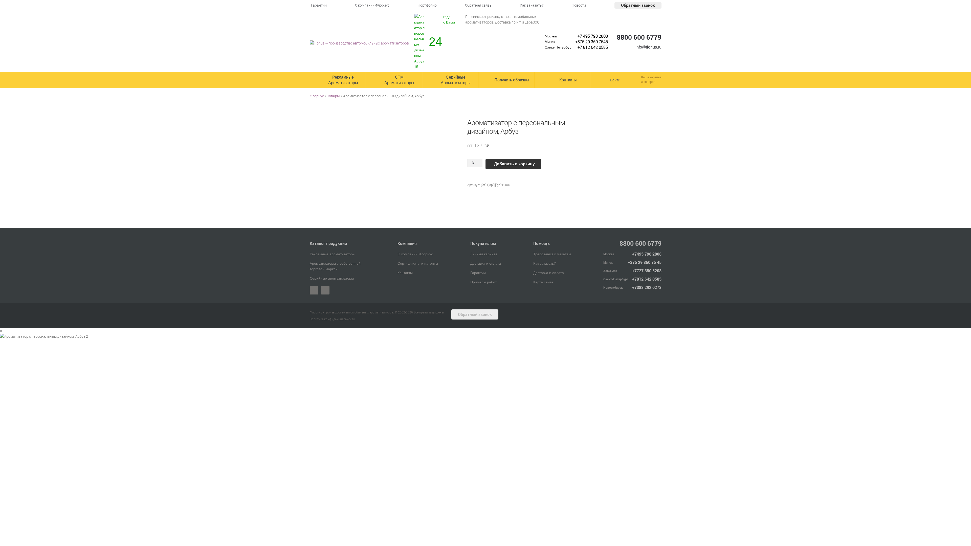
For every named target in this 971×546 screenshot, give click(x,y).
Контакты (405, 273)
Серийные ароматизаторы (332, 278)
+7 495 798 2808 (593, 36)
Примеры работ (483, 282)
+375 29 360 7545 (591, 41)
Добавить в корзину (514, 164)
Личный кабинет (483, 254)
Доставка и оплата (485, 263)
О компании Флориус (415, 254)
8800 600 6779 (639, 37)
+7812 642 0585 (646, 279)
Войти (615, 80)
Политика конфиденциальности (332, 319)
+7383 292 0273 (646, 287)
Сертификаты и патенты (418, 263)
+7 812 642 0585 (593, 47)
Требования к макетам (552, 254)
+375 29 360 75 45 (644, 262)
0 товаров (648, 82)
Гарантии (478, 273)
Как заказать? (544, 263)
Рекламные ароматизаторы (332, 254)
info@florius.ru (648, 47)
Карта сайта (543, 282)
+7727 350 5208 (646, 270)
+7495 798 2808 (646, 254)
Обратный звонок (638, 5)
